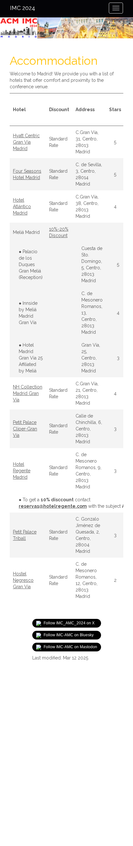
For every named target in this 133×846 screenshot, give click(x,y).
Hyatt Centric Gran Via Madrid (26, 142)
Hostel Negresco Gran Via (23, 580)
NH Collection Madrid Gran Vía (27, 393)
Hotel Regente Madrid (21, 471)
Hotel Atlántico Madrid (22, 206)
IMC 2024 (22, 8)
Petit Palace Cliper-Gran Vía (25, 429)
